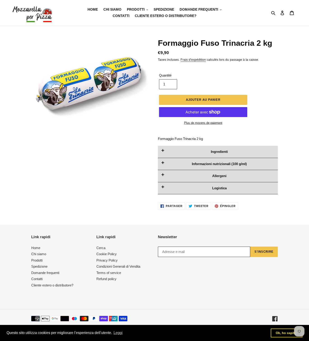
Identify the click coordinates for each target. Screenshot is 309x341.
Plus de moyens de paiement (203, 123)
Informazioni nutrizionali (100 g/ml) (219, 164)
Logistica (219, 188)
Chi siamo (38, 254)
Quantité (165, 75)
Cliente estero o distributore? (52, 285)
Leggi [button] (118, 333)
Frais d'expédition (193, 59)
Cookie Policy (106, 254)
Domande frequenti (45, 273)
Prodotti (37, 260)
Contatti (37, 279)
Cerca (100, 248)
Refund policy (106, 279)
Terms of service (108, 273)
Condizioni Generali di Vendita (118, 266)
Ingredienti (219, 152)
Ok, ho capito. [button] (286, 333)
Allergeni (219, 176)
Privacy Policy (107, 260)
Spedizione (39, 266)
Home (35, 248)
